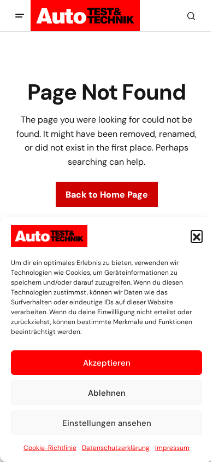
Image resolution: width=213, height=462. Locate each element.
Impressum (172, 447)
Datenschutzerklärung (116, 447)
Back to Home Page (107, 194)
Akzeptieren (107, 362)
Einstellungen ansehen (106, 423)
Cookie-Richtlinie (49, 447)
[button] (196, 235)
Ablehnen (107, 393)
